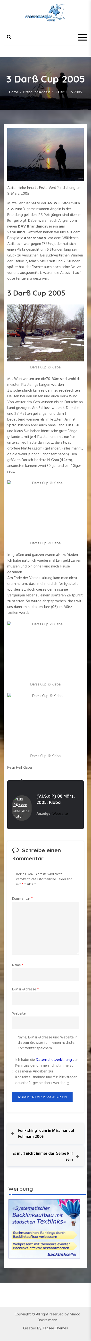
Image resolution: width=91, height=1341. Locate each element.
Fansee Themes (55, 1328)
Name (18, 965)
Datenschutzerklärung (54, 1060)
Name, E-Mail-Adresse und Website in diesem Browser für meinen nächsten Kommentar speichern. (47, 1043)
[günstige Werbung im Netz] (44, 1229)
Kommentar (22, 899)
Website (19, 1013)
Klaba (55, 802)
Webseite (60, 814)
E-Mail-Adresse (25, 989)
